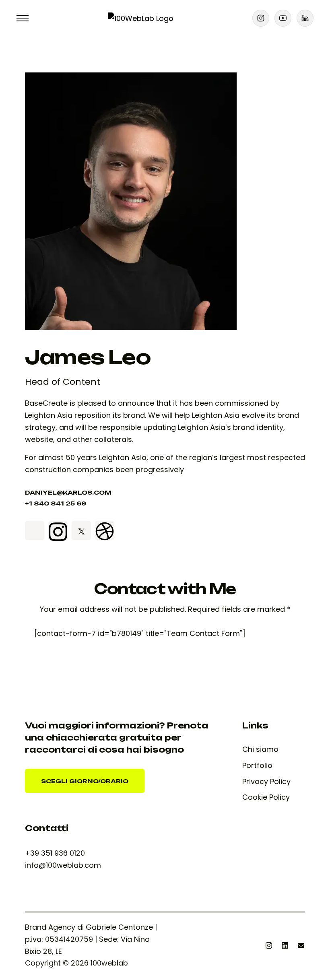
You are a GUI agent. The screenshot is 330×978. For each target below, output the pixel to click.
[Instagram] (269, 945)
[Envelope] (301, 945)
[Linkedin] (285, 945)
